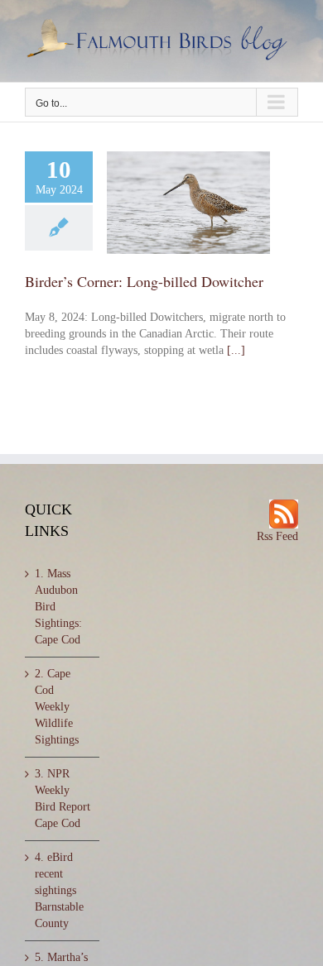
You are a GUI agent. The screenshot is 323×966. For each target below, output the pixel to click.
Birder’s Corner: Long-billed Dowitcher (144, 281)
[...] (236, 350)
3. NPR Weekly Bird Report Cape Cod (62, 799)
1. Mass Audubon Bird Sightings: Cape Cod (58, 606)
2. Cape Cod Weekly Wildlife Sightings (57, 706)
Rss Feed (277, 536)
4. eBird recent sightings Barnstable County (59, 890)
